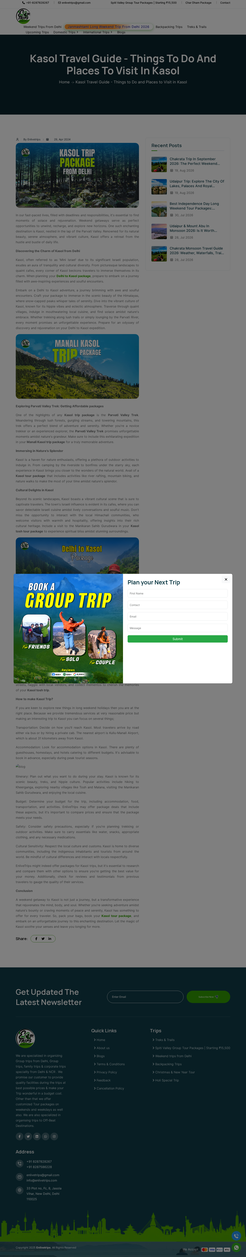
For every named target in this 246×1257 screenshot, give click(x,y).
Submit (178, 639)
